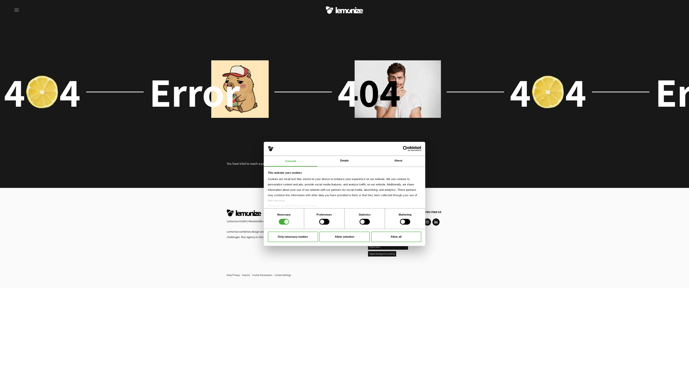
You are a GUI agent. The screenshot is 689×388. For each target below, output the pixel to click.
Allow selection (344, 236)
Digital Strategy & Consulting (382, 253)
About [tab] (398, 160)
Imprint (246, 275)
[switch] (324, 222)
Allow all (396, 236)
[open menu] (17, 10)
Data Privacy (233, 275)
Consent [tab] (290, 161)
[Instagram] (427, 222)
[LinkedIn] (436, 222)
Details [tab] (344, 160)
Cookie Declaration (262, 275)
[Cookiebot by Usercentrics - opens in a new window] (405, 148)
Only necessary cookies (293, 236)
